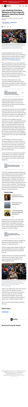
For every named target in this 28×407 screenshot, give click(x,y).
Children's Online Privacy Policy (10, 372)
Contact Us (22, 375)
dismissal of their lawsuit (9, 58)
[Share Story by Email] (8, 27)
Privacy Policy (12, 370)
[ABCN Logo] (7, 6)
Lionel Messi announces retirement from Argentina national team (14, 2)
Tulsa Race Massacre (15, 59)
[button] (2, 6)
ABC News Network (5, 370)
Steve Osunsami (6, 22)
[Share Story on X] (5, 27)
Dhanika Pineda (13, 22)
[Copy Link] (10, 27)
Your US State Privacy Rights (20, 370)
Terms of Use (19, 373)
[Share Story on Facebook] (2, 27)
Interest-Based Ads (19, 372)
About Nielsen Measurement (11, 373)
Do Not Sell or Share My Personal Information (11, 375)
